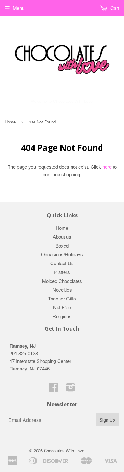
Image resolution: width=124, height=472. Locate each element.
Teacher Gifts (62, 298)
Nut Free (62, 307)
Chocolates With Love (64, 450)
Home (10, 122)
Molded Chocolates (62, 281)
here (107, 166)
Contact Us (62, 263)
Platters (62, 272)
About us (62, 236)
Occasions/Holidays (62, 254)
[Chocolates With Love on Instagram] (71, 388)
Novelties (62, 289)
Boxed (62, 245)
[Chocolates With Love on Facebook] (53, 388)
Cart (114, 7)
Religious (62, 316)
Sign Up (107, 420)
